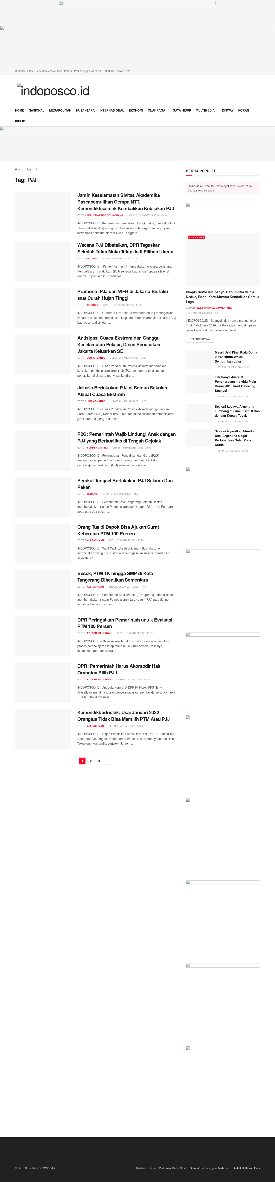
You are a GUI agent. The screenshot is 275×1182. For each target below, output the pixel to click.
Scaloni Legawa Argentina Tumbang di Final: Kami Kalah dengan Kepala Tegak (237, 411)
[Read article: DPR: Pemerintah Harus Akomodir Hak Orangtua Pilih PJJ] (43, 683)
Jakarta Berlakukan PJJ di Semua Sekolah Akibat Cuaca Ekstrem (122, 391)
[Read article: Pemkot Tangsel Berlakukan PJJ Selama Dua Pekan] (43, 497)
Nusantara (85, 110)
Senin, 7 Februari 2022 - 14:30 (120, 493)
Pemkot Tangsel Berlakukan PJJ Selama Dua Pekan (125, 483)
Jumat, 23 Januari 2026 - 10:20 (128, 401)
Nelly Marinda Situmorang (105, 215)
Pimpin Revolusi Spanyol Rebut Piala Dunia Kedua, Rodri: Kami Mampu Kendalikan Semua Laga (222, 296)
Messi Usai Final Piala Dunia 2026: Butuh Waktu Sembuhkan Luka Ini (236, 357)
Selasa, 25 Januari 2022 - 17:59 (127, 586)
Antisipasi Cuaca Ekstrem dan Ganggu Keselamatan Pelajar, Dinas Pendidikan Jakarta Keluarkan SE (118, 344)
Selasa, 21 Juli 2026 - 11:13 (233, 367)
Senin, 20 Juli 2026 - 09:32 (232, 450)
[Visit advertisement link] (137, 144)
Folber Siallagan (99, 633)
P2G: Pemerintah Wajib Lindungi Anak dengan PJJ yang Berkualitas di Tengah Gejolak (126, 437)
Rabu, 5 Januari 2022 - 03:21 (133, 679)
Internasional (111, 110)
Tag (29, 169)
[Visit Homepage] (53, 89)
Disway (228, 110)
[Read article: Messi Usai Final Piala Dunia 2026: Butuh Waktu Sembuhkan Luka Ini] (199, 359)
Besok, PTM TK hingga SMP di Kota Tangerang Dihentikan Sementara (115, 576)
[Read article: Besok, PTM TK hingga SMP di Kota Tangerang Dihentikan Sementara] (43, 590)
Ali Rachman (95, 540)
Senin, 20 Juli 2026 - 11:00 (232, 421)
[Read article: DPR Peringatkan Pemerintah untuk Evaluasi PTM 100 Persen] (43, 636)
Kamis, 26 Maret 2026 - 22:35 (120, 258)
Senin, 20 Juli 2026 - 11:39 (232, 396)
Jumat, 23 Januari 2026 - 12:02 (128, 357)
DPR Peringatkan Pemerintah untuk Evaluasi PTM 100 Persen (124, 623)
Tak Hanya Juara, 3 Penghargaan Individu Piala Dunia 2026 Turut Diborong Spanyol (235, 384)
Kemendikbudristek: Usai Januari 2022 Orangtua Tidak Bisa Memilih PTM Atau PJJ (123, 715)
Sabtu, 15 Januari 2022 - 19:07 (134, 633)
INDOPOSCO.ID (45, 1168)
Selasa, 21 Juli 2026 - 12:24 (204, 312)
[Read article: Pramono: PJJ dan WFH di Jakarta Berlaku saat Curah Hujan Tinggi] (43, 308)
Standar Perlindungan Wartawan (83, 71)
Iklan (30, 71)
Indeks (20, 121)
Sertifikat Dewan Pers (117, 71)
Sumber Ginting (97, 447)
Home (19, 110)
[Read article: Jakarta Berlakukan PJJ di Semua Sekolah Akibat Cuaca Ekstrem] (43, 404)
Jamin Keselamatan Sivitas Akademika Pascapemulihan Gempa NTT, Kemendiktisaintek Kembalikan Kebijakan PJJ (125, 201)
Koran (243, 110)
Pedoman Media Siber (48, 71)
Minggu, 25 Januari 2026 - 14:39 (122, 304)
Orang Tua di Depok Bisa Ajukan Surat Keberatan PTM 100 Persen (118, 530)
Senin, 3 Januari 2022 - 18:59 (125, 725)
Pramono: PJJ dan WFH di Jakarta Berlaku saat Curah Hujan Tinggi (122, 294)
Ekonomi (136, 110)
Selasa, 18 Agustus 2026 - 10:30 (147, 215)
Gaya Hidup (182, 110)
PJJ (37, 169)
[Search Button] (258, 115)
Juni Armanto (96, 357)
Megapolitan (60, 110)
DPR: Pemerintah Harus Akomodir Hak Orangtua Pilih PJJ (118, 669)
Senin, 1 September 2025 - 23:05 (131, 447)
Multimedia (205, 110)
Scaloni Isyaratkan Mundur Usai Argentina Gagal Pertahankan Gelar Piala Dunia (235, 438)
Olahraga (156, 110)
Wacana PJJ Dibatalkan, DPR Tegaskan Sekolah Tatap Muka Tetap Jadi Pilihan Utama (125, 248)
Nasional (36, 110)
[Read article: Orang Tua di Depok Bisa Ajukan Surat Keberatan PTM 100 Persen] (43, 543)
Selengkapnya (202, 339)
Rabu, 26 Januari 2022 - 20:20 (126, 540)
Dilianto (92, 258)
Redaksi (20, 71)
